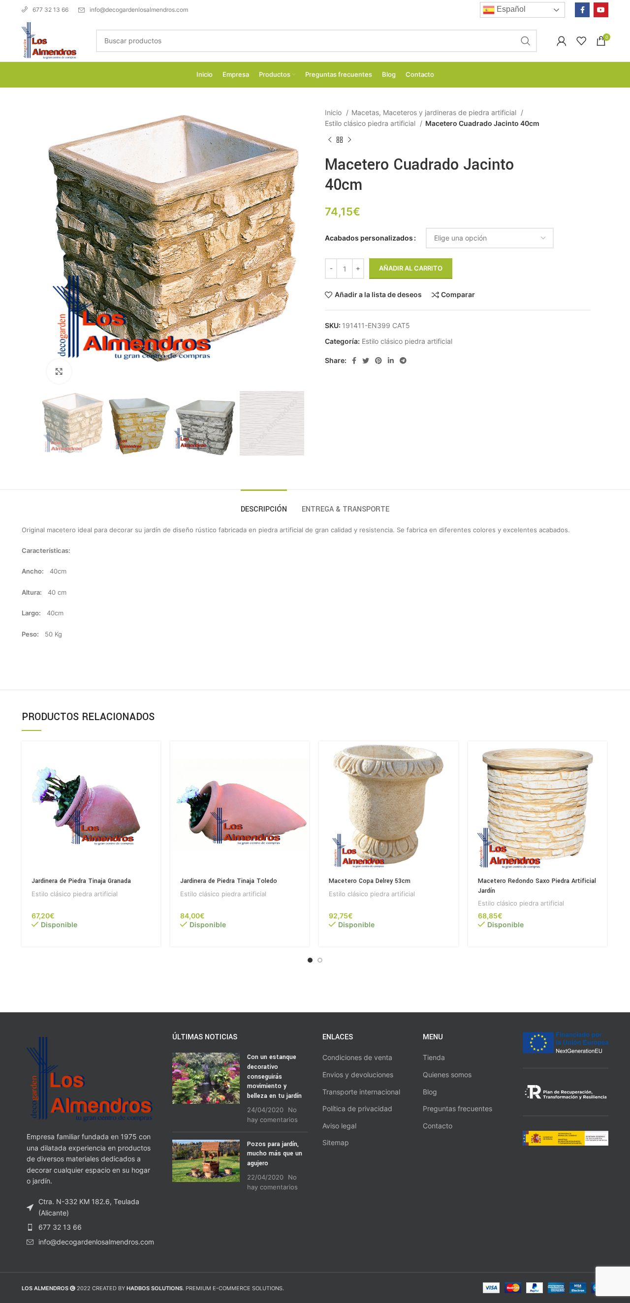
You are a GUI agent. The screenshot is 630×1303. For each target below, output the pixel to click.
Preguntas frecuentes (457, 1108)
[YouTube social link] (601, 9)
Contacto (437, 1125)
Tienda (434, 1057)
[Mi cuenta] (561, 41)
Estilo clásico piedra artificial (371, 123)
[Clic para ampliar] (59, 371)
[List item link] (90, 1227)
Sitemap (335, 1142)
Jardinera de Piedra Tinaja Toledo (228, 881)
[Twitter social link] (365, 360)
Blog (430, 1092)
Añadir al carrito (410, 268)
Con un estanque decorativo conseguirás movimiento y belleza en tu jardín (274, 1076)
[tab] (264, 504)
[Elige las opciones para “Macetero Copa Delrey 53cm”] (451, 757)
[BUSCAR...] (525, 41)
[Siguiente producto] (349, 140)
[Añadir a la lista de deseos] (153, 801)
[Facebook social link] (582, 9)
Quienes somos (447, 1074)
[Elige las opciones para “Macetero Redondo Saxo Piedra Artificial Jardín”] (599, 757)
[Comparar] (153, 779)
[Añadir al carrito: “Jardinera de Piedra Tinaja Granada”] (153, 757)
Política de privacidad (357, 1108)
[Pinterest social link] (378, 360)
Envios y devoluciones (357, 1074)
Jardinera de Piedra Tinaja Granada (81, 881)
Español (510, 9)
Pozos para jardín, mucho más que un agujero (274, 1154)
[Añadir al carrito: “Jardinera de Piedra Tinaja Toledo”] (301, 757)
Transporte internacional (361, 1092)
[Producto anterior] (330, 140)
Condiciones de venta (357, 1057)
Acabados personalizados (369, 238)
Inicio (334, 112)
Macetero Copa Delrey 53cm (369, 881)
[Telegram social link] (403, 360)
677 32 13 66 (50, 9)
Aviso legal (339, 1125)
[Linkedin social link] (391, 360)
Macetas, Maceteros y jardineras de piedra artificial (434, 112)
